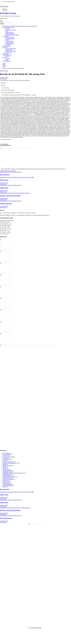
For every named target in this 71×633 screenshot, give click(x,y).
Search (1, 21)
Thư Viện (5, 57)
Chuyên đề (8, 44)
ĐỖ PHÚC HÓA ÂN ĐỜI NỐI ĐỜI (10, 196)
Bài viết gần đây (4, 489)
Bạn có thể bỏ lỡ (4, 174)
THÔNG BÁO (4, 180)
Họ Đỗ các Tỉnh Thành (11, 51)
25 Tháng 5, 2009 (4, 77)
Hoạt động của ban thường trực (10, 463)
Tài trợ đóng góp (6, 61)
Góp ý (7, 31)
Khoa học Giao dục (10, 37)
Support (4, 9)
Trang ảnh (8, 58)
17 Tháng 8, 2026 (4, 206)
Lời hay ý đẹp (9, 52)
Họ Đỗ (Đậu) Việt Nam (8, 13)
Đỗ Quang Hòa (3, 78)
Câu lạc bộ (5, 47)
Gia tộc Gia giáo (9, 42)
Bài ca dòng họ (6, 453)
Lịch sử (7, 28)
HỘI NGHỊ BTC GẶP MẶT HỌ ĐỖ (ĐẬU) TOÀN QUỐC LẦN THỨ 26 (20, 26)
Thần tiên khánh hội (6, 203)
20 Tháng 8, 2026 (4, 198)
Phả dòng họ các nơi (10, 33)
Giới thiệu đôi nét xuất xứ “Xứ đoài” (8, 170)
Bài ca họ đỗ (5, 53)
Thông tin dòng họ (10, 32)
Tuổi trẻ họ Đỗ (9, 49)
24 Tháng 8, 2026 (4, 190)
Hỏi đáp (7, 56)
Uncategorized (6, 483)
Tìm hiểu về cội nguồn (10, 30)
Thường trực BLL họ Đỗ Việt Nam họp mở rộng (10, 172)
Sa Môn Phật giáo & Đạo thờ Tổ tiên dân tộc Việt (11, 177)
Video (7, 59)
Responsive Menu (4, 6)
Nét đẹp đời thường (10, 43)
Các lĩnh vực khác (10, 41)
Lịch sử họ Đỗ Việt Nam (8, 27)
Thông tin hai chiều (7, 54)
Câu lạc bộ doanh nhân (11, 48)
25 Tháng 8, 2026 (4, 182)
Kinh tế (7, 39)
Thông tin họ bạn (6, 46)
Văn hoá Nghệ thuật (10, 38)
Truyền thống (6, 36)
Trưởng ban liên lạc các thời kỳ (12, 34)
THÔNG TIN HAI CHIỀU (28, 177)
